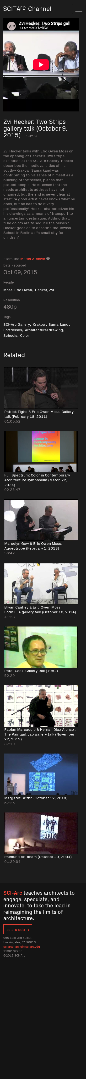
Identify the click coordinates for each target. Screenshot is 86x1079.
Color (24, 335)
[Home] (27, 15)
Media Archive (32, 258)
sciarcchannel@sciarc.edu (21, 946)
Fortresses (12, 329)
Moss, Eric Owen (17, 289)
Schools (10, 335)
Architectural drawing (44, 329)
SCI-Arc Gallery (16, 324)
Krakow (39, 324)
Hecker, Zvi (44, 289)
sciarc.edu (15, 929)
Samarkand (58, 324)
